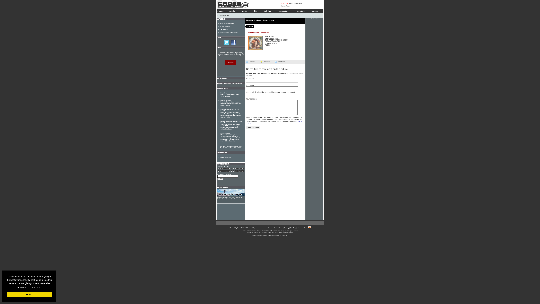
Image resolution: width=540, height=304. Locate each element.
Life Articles (224, 29)
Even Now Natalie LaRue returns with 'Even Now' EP (229, 94)
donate (315, 11)
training (267, 11)
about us (300, 11)
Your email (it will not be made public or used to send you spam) (270, 92)
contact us (283, 11)
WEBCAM (292, 4)
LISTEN (284, 4)
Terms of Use (302, 228)
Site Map (293, 228)
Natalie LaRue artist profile (229, 32)
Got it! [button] (29, 294)
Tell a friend (281, 61)
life (255, 11)
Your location (251, 85)
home (221, 11)
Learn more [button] (35, 287)
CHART (300, 4)
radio (232, 11)
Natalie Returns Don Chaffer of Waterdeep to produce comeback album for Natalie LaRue (230, 103)
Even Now (225, 157)
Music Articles (225, 26)
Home (227, 15)
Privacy (286, 228)
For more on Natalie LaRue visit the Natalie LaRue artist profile (231, 146)
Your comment (251, 99)
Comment (252, 61)
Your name (250, 79)
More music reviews (227, 23)
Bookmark (266, 61)
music (244, 11)
